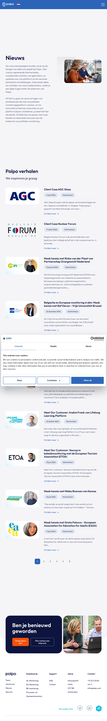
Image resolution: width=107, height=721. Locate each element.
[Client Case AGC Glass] (54, 202)
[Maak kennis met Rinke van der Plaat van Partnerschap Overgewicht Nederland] (54, 276)
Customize (52, 380)
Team (8, 680)
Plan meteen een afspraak (42, 642)
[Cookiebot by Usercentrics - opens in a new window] (92, 339)
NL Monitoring (32, 680)
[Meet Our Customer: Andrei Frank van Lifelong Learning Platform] (54, 426)
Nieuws (9, 688)
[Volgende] (69, 561)
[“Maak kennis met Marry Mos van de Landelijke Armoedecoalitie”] (54, 388)
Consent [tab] (18, 346)
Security (9, 692)
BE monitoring (32, 688)
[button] (18, 4)
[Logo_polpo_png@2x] (8, 4)
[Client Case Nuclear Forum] (54, 236)
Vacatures (10, 684)
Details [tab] (53, 346)
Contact (52, 684)
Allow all (87, 380)
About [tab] (88, 346)
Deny (19, 380)
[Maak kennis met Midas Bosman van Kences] (54, 502)
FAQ (51, 680)
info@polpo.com (94, 688)
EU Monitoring (32, 684)
